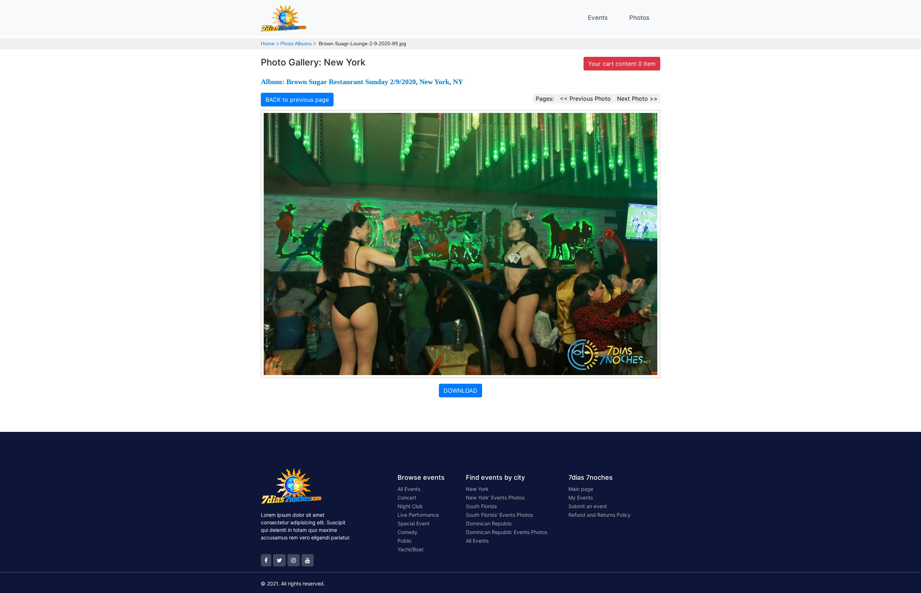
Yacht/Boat (410, 549)
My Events (580, 497)
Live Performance (418, 515)
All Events (409, 489)
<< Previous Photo (585, 98)
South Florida (481, 506)
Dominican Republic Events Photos (506, 532)
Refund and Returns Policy (599, 515)
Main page (580, 489)
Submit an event (587, 506)
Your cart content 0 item (621, 63)
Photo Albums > (298, 43)
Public (405, 541)
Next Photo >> (637, 98)
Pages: (545, 98)
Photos (639, 17)
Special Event (414, 523)
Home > (270, 43)
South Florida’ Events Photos (499, 515)
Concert (407, 497)
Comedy (407, 532)
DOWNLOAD (460, 390)
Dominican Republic (489, 523)
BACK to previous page (297, 99)
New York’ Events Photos (495, 497)
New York (477, 489)
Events (598, 17)
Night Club (410, 506)
